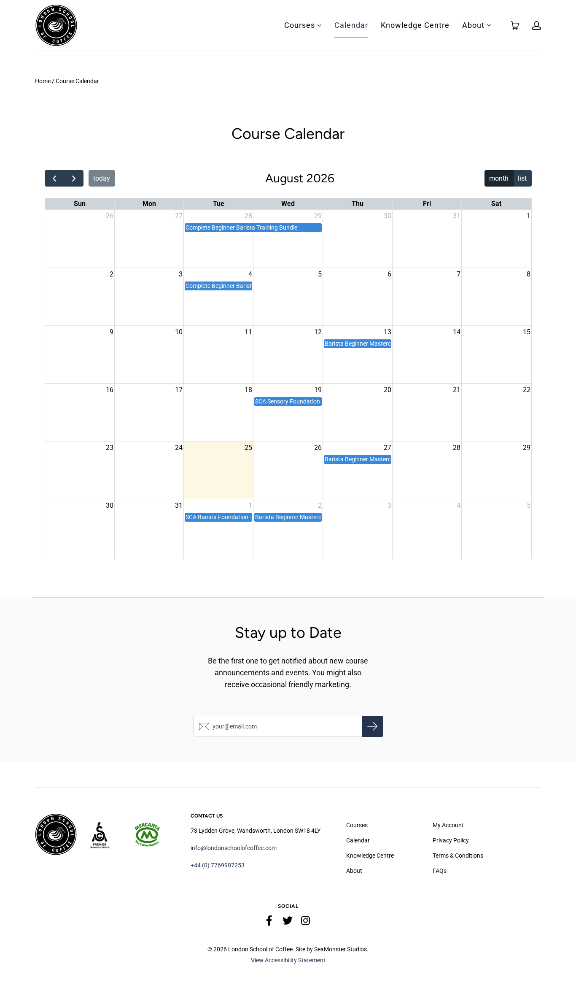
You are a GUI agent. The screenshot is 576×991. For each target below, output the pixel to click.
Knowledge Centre (415, 25)
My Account (448, 825)
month (499, 178)
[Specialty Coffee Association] (106, 834)
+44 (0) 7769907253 (218, 865)
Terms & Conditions (458, 855)
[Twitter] (287, 922)
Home (43, 81)
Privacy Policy (451, 840)
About (473, 25)
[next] (73, 178)
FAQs (440, 870)
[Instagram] (305, 922)
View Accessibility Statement (288, 960)
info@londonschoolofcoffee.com (234, 848)
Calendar (351, 25)
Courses (299, 25)
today (101, 178)
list (522, 178)
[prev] (55, 178)
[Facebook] (269, 922)
